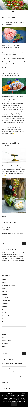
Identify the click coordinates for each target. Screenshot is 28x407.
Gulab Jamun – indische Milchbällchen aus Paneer (10, 74)
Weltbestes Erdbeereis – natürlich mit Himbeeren (13, 23)
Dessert (4, 288)
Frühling (4, 294)
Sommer (4, 334)
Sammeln (4, 325)
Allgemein (4, 279)
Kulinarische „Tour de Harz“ (9, 368)
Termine (4, 337)
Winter (4, 346)
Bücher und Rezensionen (8, 285)
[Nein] (26, 399)
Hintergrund (5, 316)
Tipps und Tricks (6, 340)
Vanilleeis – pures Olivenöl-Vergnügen (11, 144)
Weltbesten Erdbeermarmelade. (13, 63)
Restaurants (5, 322)
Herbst (4, 313)
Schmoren (5, 328)
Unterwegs (5, 343)
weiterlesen (5, 67)
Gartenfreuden (6, 300)
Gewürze (4, 306)
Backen (4, 282)
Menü (14, 12)
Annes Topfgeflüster (11, 3)
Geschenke (5, 303)
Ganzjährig (5, 297)
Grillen (4, 310)
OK (14, 404)
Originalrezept (6, 319)
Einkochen (5, 291)
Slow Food (5, 331)
